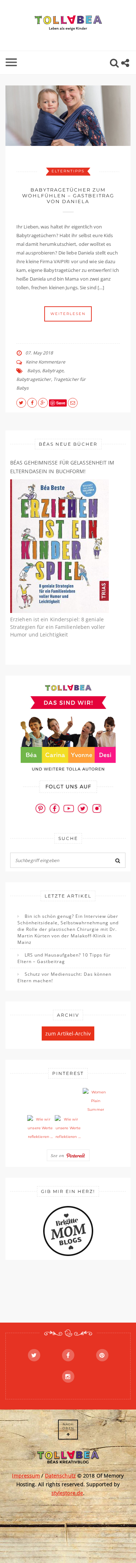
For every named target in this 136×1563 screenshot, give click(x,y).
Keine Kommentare (45, 362)
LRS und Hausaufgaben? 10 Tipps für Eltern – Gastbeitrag (64, 958)
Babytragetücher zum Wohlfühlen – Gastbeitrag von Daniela (68, 195)
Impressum (26, 1475)
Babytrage (52, 370)
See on (58, 1155)
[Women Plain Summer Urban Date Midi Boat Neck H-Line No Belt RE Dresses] (96, 1101)
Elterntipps (68, 171)
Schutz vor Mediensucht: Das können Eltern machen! (64, 977)
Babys (33, 370)
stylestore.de (67, 1493)
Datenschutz (60, 1475)
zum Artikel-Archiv (68, 1033)
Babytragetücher (33, 379)
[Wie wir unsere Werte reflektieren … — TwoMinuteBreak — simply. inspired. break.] (40, 1128)
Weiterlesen (68, 313)
